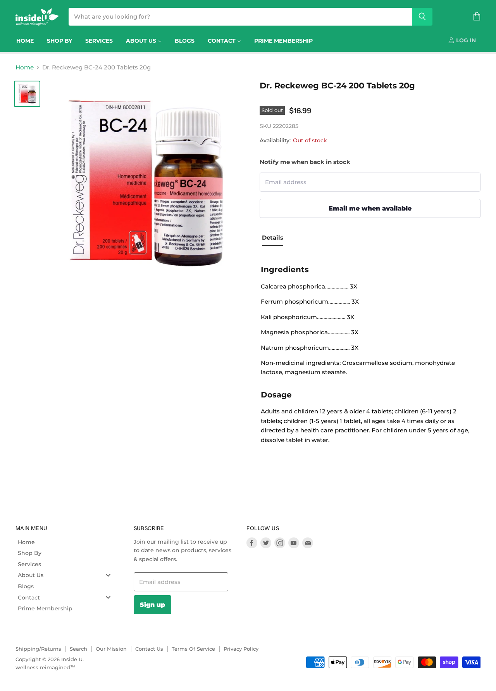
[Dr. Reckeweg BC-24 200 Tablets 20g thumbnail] (27, 93)
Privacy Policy (241, 649)
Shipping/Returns (38, 649)
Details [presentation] (272, 237)
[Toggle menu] (108, 575)
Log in (465, 40)
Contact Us (149, 649)
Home (25, 67)
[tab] (275, 239)
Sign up (152, 604)
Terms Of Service (193, 649)
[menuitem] (25, 41)
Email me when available (370, 208)
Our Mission (111, 649)
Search (78, 649)
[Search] (422, 17)
